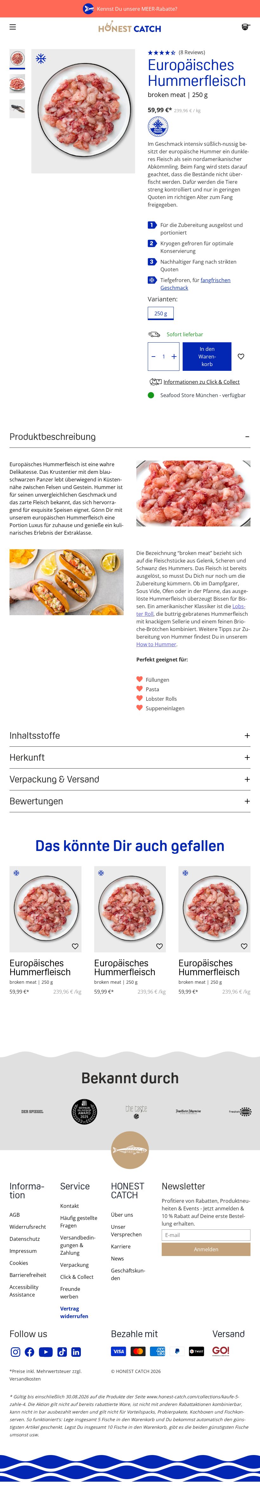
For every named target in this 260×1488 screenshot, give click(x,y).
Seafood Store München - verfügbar (203, 395)
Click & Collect (77, 1276)
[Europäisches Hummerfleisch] (45, 909)
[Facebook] (29, 1352)
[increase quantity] (174, 356)
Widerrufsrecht (28, 1226)
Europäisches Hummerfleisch (40, 967)
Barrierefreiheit (28, 1275)
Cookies (19, 1262)
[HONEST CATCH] (130, 26)
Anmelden (206, 1249)
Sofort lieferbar (185, 334)
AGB (15, 1214)
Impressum (23, 1250)
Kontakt (69, 1205)
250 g (160, 313)
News (117, 1258)
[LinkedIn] (76, 1352)
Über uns (122, 1214)
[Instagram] (16, 1352)
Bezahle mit (134, 1335)
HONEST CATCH (128, 1191)
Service (75, 1187)
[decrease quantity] (153, 356)
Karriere (121, 1246)
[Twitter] (62, 1352)
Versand (228, 1335)
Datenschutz (25, 1238)
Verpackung (74, 1264)
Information (27, 1191)
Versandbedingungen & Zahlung (77, 1245)
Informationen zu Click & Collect (202, 381)
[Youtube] (46, 1352)
